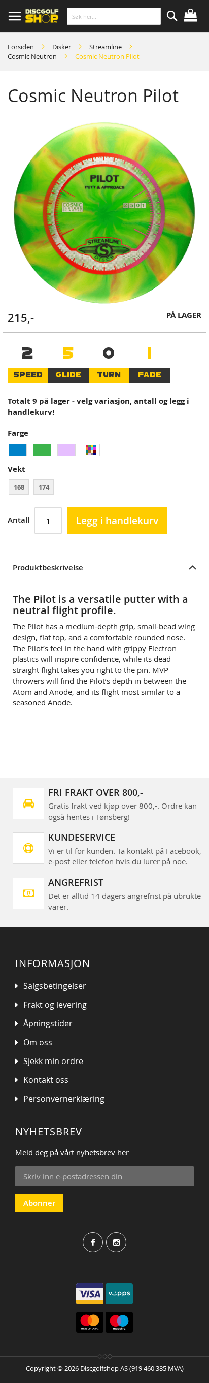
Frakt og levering (55, 1004)
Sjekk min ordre (53, 1061)
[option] (18, 450)
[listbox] (104, 451)
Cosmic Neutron (32, 56)
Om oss (37, 1042)
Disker (61, 46)
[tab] (104, 567)
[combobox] (114, 16)
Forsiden (21, 46)
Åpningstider (48, 1023)
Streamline (105, 46)
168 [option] (19, 487)
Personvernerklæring (63, 1098)
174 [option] (44, 487)
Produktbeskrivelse (48, 567)
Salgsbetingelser (54, 985)
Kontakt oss (45, 1079)
